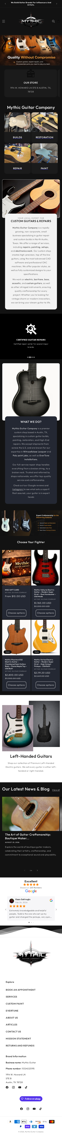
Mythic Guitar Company (34, 1132)
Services (11, 996)
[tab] (28, 357)
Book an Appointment (20, 989)
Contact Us (13, 1031)
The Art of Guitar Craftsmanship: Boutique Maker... (28, 836)
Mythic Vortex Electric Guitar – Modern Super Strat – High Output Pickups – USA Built (43, 663)
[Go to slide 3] (33, 922)
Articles (11, 1024)
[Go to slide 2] (31, 922)
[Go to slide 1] (29, 922)
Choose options (16, 613)
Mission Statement (18, 1038)
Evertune (12, 1010)
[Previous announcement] (5, 4)
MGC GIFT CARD (12, 590)
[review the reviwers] (51, 901)
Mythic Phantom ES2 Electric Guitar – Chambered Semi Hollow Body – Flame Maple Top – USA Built (16, 664)
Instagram (18, 489)
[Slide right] (37, 870)
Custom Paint (15, 1003)
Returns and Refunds (20, 1045)
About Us (12, 1017)
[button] (3, 21)
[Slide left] (24, 870)
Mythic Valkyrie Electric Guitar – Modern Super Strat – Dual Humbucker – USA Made (45, 593)
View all (56, 790)
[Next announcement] (56, 4)
